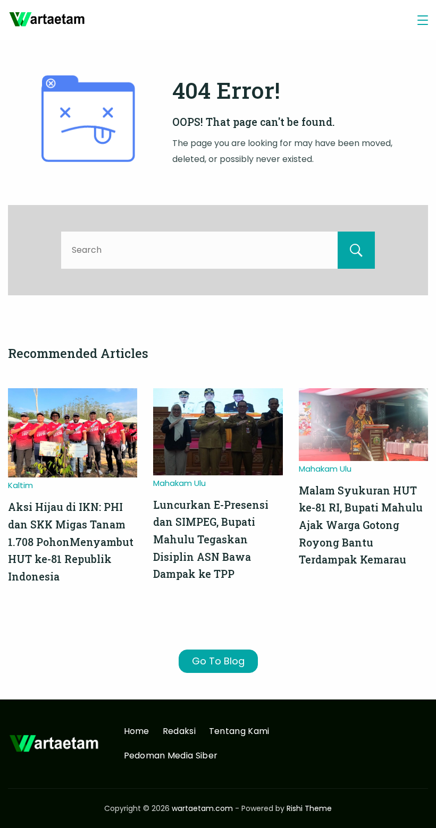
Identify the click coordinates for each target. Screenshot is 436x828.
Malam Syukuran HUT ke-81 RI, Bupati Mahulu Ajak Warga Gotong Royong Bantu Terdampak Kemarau (361, 525)
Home (136, 731)
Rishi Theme (309, 808)
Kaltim (20, 485)
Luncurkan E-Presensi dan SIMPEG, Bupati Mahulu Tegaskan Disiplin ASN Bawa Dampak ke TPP (211, 539)
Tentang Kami (239, 731)
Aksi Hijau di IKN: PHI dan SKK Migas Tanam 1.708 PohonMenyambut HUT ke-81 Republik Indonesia (70, 541)
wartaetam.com (202, 808)
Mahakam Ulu (179, 483)
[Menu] (422, 20)
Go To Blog (218, 661)
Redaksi (179, 731)
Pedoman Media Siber (171, 756)
